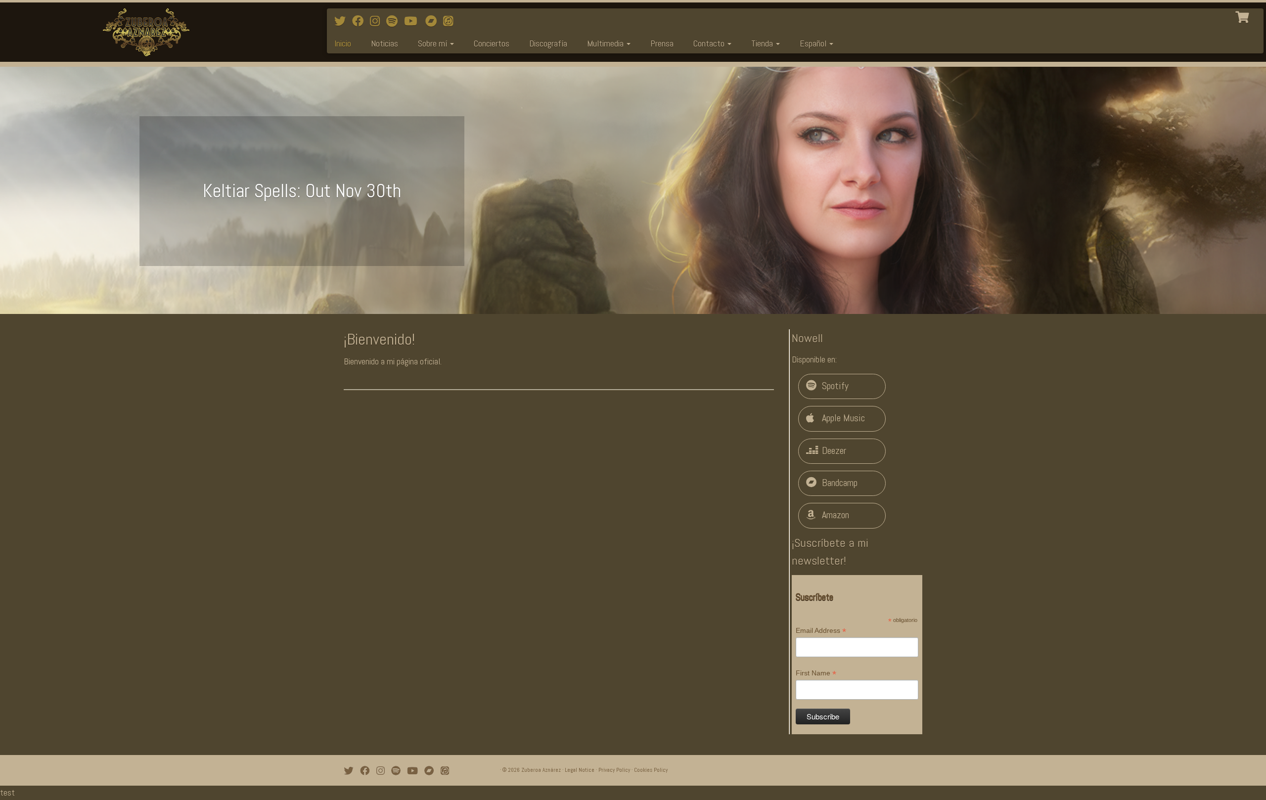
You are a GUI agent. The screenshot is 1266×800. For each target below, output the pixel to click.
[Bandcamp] (434, 21)
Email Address (821, 631)
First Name (816, 673)
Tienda (763, 43)
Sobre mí (433, 43)
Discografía (548, 43)
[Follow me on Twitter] (343, 21)
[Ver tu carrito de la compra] (1243, 16)
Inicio (342, 43)
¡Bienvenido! (379, 339)
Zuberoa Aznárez (541, 769)
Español (814, 43)
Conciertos (491, 43)
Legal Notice (579, 769)
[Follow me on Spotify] (395, 21)
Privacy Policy (614, 769)
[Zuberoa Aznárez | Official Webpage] (146, 32)
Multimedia (606, 43)
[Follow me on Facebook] (361, 21)
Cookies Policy (651, 769)
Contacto (709, 43)
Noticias (384, 43)
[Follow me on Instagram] (378, 21)
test (7, 792)
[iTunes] (451, 21)
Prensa (662, 43)
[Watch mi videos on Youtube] (413, 21)
